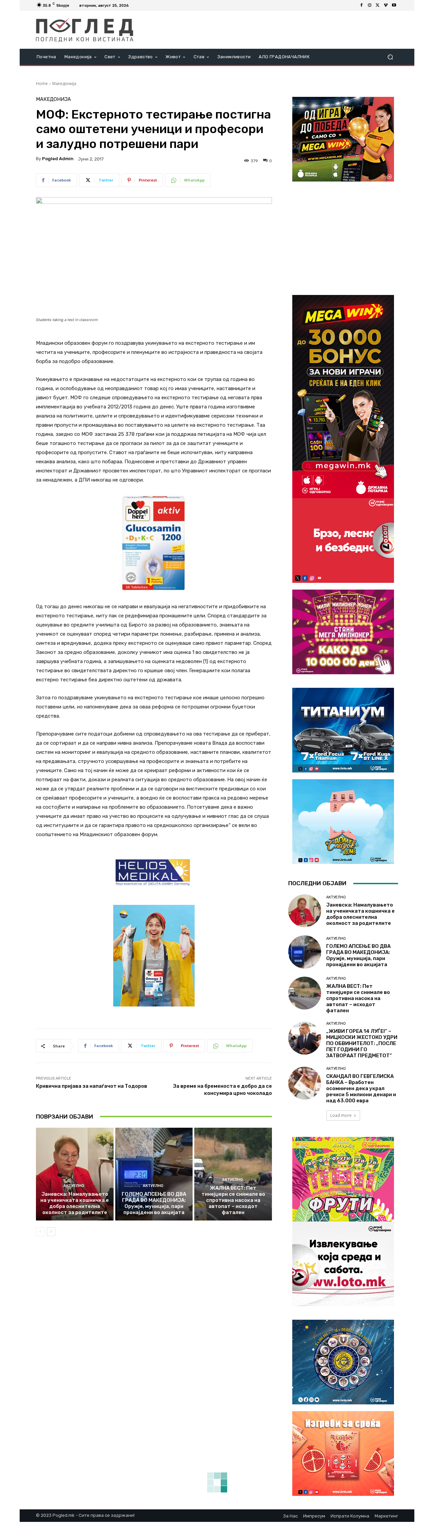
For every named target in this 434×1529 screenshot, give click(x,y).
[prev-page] (40, 1231)
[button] (390, 57)
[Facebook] (361, 5)
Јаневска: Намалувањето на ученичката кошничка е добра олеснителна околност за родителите (74, 1203)
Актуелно (73, 1186)
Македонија (64, 83)
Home (42, 83)
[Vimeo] (386, 5)
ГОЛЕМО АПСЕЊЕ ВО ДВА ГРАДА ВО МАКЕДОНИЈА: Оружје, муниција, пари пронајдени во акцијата (154, 1203)
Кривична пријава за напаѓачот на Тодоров (91, 1086)
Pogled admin (58, 158)
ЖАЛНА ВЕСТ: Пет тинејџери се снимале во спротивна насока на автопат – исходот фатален (233, 1200)
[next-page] (51, 1231)
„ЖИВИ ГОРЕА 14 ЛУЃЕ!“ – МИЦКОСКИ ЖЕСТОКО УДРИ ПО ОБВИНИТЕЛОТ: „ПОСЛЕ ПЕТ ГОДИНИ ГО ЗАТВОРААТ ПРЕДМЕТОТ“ (361, 1043)
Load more (341, 1115)
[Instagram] (370, 5)
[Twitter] (378, 5)
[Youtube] (394, 5)
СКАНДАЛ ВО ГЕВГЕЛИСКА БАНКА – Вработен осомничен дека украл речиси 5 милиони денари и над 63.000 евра (361, 1088)
